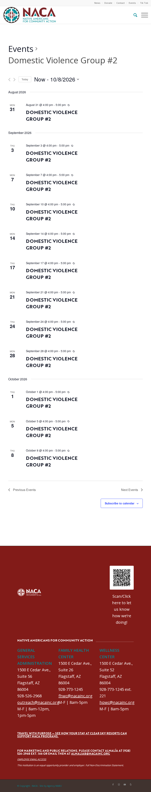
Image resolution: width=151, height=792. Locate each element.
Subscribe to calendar (119, 503)
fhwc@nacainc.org (75, 695)
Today (25, 79)
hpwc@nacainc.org (116, 702)
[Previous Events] (9, 79)
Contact (120, 2)
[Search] (133, 15)
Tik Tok (144, 2)
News (97, 2)
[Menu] (142, 15)
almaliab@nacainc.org (90, 754)
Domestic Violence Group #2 (51, 115)
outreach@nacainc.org (38, 702)
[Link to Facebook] (113, 784)
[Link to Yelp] (131, 784)
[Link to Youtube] (125, 784)
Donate (108, 2)
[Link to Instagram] (119, 784)
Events (132, 2)
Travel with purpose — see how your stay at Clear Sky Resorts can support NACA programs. (72, 734)
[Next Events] (14, 79)
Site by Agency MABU (51, 785)
